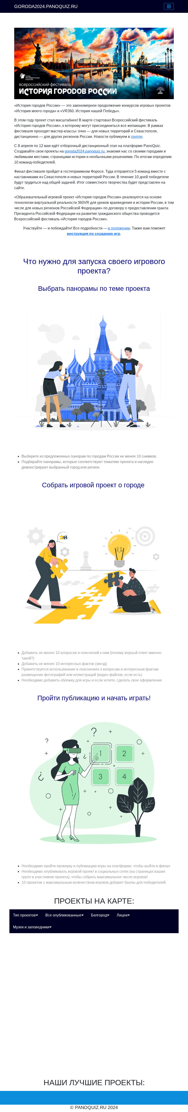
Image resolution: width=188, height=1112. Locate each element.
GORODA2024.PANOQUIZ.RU (45, 6)
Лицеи (122, 915)
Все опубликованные (63, 915)
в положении (119, 228)
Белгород (99, 915)
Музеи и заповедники (31, 927)
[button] (169, 6)
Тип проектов (24, 915)
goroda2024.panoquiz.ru (85, 151)
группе (136, 137)
